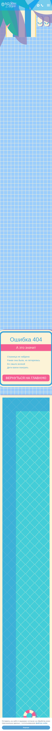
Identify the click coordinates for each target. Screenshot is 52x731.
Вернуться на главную (26, 378)
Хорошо (26, 727)
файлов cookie (41, 723)
